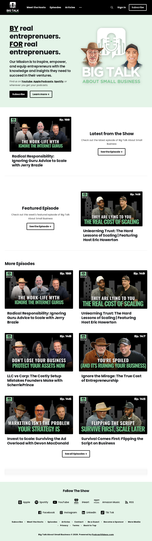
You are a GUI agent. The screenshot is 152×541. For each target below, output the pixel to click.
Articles (70, 7)
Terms (75, 525)
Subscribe (138, 7)
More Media (134, 521)
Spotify (58, 81)
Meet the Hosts (36, 7)
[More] (80, 7)
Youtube (27, 81)
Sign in (121, 7)
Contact (78, 521)
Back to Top (90, 525)
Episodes (55, 7)
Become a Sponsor (114, 521)
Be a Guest (93, 521)
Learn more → (41, 94)
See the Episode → (112, 151)
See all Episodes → (76, 453)
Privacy (64, 525)
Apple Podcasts (43, 81)
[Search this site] (112, 7)
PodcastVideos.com (103, 534)
